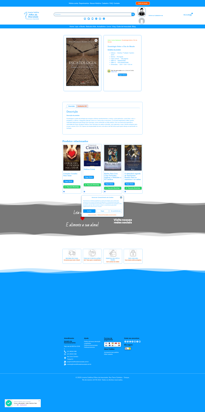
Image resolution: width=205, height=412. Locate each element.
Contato (117, 3)
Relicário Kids (91, 26)
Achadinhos (101, 26)
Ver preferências (116, 211)
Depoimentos (84, 3)
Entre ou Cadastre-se (156, 15)
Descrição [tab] (71, 106)
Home (72, 26)
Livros (109, 26)
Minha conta (73, 3)
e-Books (82, 26)
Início (109, 40)
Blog (134, 26)
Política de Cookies (92, 214)
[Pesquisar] (133, 14)
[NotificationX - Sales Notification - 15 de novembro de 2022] (23, 403)
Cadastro (105, 3)
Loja (76, 26)
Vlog (114, 26)
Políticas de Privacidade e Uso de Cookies (106, 214)
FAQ (111, 3)
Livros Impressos (116, 40)
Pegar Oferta (122, 75)
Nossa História (95, 3)
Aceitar (89, 211)
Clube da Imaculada (123, 26)
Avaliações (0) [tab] (82, 106)
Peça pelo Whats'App (72, 187)
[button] (121, 197)
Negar (102, 211)
